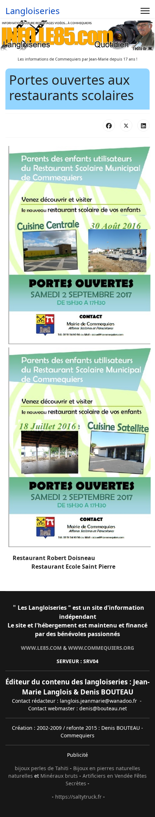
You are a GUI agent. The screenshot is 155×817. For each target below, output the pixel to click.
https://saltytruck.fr (78, 796)
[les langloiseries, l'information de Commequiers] (77, 36)
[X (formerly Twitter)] (126, 125)
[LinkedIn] (143, 125)
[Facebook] (109, 125)
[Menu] (145, 11)
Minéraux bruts (59, 775)
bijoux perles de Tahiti (41, 768)
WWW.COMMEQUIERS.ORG (101, 647)
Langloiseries (32, 10)
